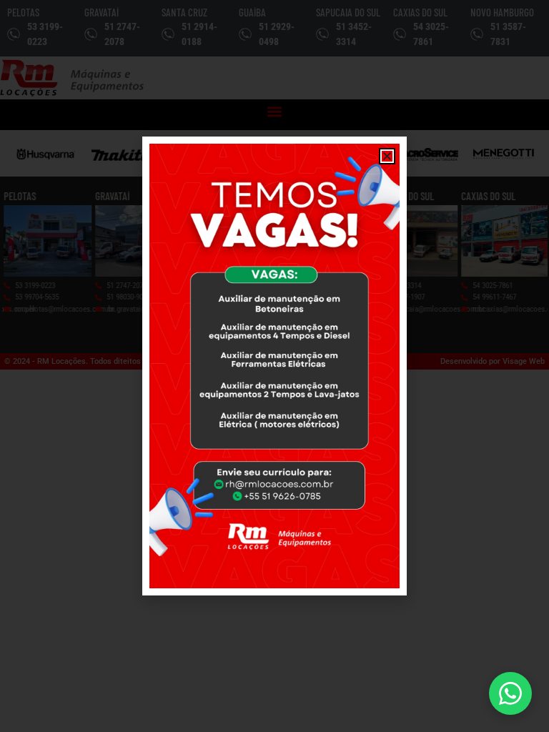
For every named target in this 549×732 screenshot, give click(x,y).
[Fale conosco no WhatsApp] (510, 693)
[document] (274, 366)
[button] (387, 156)
